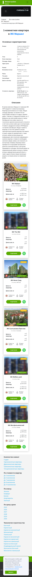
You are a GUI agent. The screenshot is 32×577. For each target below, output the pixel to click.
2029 (5, 516)
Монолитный (8, 532)
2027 (5, 512)
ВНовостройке (9, 2)
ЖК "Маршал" (5, 21)
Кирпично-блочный (10, 544)
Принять (10, 572)
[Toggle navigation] (27, 2)
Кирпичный (8, 528)
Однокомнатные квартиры (13, 462)
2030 (5, 519)
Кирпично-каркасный (11, 539)
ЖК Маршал (19, 23)
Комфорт (7, 494)
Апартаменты (8, 498)
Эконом (6, 491)
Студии (6, 459)
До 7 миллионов (9, 480)
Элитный (7, 500)
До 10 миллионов (10, 485)
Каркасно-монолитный (11, 537)
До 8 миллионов (9, 482)
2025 (5, 507)
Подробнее (13, 205)
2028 (5, 514)
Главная (3, 19)
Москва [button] (7, 3)
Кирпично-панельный (11, 541)
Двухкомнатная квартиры (12, 464)
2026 (5, 509)
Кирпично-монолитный (12, 530)
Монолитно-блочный (11, 548)
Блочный (7, 525)
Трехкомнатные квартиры (12, 466)
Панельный (8, 534)
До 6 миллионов (9, 478)
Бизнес (6, 496)
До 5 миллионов (9, 475)
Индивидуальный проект (12, 546)
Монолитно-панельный (12, 550)
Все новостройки (14, 19)
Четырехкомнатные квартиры (14, 469)
